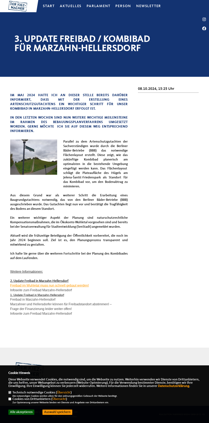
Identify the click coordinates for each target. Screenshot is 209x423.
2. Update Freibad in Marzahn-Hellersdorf (39, 281)
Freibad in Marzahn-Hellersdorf (32, 299)
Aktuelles (70, 6)
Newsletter (148, 6)
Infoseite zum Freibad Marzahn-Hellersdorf (41, 290)
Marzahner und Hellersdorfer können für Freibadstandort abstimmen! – (61, 304)
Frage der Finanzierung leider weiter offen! (41, 309)
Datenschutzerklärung (173, 386)
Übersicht (64, 392)
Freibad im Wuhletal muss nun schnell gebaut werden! (49, 285)
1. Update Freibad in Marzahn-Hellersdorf (37, 295)
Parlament (98, 6)
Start (49, 6)
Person (123, 6)
